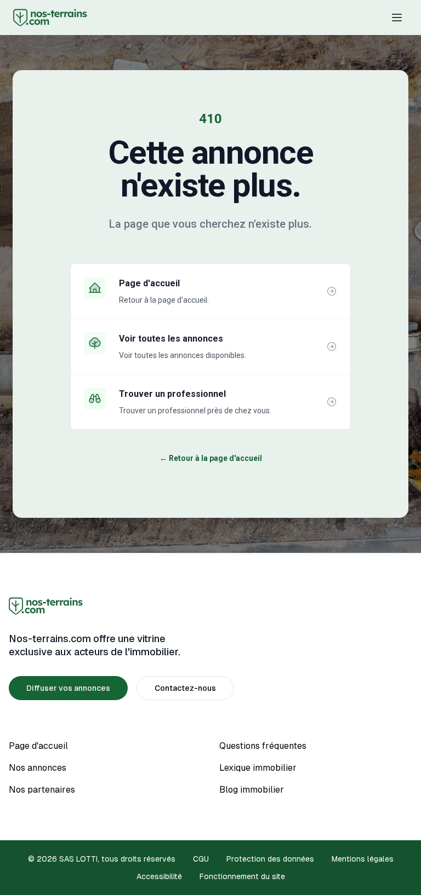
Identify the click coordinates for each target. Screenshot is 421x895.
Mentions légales (363, 858)
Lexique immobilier (258, 768)
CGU (201, 858)
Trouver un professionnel (172, 394)
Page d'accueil (149, 283)
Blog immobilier (251, 789)
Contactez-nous (185, 688)
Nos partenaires (42, 789)
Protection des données (270, 858)
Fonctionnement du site (242, 876)
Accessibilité (159, 876)
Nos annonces (37, 768)
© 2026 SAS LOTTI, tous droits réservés (101, 858)
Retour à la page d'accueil (211, 458)
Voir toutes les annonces (171, 338)
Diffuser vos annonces (68, 688)
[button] (397, 17)
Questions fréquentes (262, 746)
